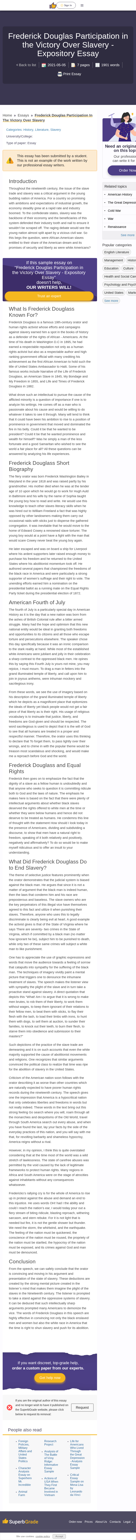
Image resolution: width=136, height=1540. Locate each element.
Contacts (115, 1521)
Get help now (49, 1378)
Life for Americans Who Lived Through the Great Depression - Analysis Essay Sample (77, 1454)
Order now (75, 1521)
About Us (101, 1521)
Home (8, 115)
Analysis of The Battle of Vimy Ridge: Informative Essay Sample (51, 1461)
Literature (42, 129)
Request (82, 1407)
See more (111, 301)
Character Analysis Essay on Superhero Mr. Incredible (25, 1476)
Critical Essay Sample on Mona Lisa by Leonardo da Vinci (77, 1484)
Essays (24, 115)
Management (113, 260)
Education (111, 268)
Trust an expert (49, 296)
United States (113, 292)
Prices (89, 1521)
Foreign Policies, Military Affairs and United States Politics (25, 1451)
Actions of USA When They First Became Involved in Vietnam (51, 1487)
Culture (128, 268)
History (28, 129)
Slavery (55, 129)
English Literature (116, 252)
